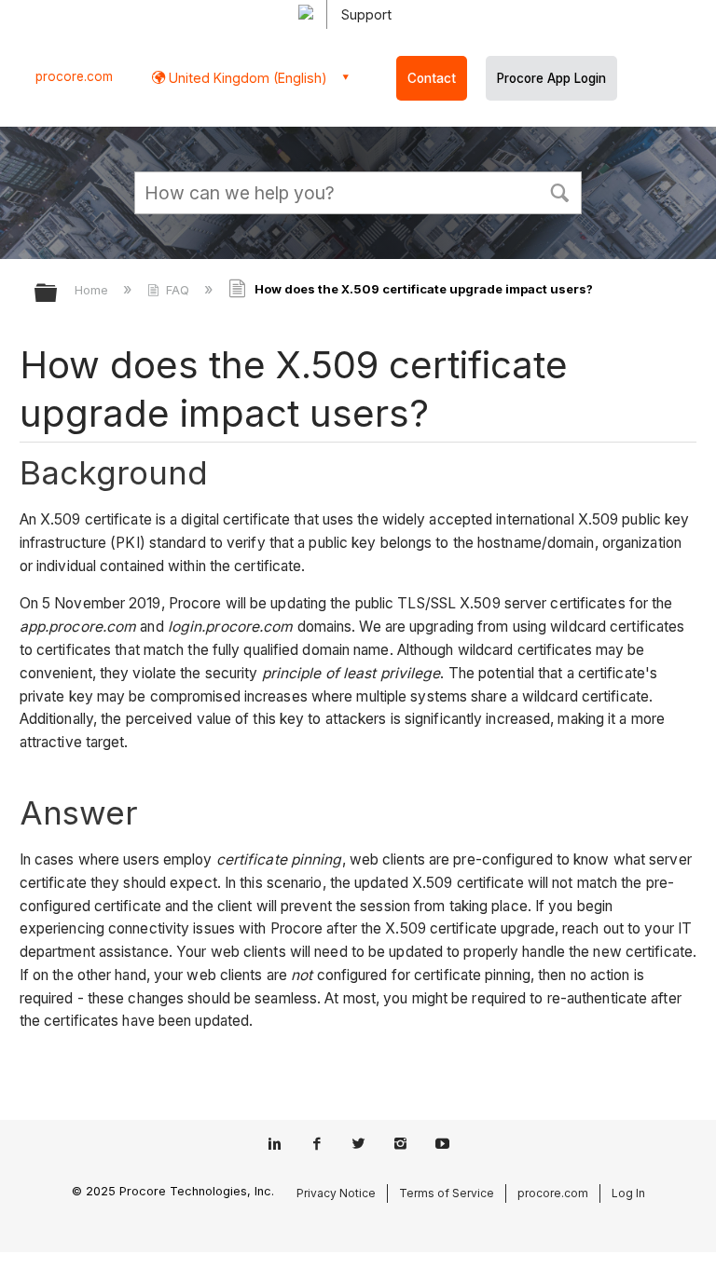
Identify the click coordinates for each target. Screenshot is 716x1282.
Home (93, 289)
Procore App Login (551, 78)
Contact (431, 78)
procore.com (74, 76)
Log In (628, 1193)
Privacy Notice (336, 1193)
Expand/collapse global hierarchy (58, 293)
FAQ (177, 289)
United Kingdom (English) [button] (246, 78)
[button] (559, 191)
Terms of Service (446, 1193)
